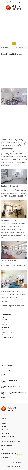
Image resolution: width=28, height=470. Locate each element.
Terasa (4, 329)
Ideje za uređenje (4, 47)
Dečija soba (5, 322)
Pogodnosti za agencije (12, 2)
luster (12, 296)
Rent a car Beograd (11, 441)
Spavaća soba (5, 319)
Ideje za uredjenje (15, 462)
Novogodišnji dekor (7, 337)
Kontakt (19, 2)
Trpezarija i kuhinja (7, 317)
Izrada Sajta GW (17, 466)
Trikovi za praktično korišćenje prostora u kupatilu (17, 393)
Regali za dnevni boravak (13, 374)
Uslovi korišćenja (6, 421)
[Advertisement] (14, 25)
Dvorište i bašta (6, 327)
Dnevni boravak (12, 47)
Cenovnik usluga (6, 434)
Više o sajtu (5, 418)
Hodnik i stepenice (7, 332)
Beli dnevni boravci (5, 223)
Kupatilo (4, 324)
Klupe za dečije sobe (12, 369)
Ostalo (4, 335)
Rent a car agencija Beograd (14, 439)
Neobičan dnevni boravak (14, 386)
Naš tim (4, 423)
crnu (22, 159)
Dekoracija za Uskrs (12, 380)
